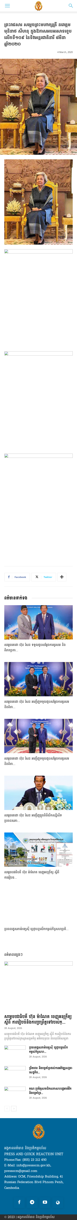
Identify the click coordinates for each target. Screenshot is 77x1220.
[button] (7, 6)
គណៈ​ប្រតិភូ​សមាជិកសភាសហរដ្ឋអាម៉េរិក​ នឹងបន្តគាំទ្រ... (50, 1091)
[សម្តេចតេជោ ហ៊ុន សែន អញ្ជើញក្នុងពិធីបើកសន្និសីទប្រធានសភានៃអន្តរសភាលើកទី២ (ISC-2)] (38, 793)
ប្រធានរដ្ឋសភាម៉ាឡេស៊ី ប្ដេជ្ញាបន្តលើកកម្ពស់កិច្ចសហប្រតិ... (36, 929)
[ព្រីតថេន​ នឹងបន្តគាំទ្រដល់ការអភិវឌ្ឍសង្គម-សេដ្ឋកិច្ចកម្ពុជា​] (15, 1073)
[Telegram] (32, 1202)
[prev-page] (7, 1108)
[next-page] (13, 1108)
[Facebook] (19, 1202)
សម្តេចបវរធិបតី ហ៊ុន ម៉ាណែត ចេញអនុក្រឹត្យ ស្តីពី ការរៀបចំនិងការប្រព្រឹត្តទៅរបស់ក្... (38, 1019)
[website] (57, 1202)
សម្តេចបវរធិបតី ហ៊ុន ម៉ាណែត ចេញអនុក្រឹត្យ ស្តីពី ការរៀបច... (31, 875)
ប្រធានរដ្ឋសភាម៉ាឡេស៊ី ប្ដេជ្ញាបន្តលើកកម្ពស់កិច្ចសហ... (48, 1049)
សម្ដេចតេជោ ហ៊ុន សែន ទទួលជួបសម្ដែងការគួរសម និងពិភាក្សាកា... (35, 647)
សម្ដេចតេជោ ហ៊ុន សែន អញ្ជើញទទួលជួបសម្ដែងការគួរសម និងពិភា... (36, 704)
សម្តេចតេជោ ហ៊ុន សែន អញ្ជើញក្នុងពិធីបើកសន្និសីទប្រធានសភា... (33, 818)
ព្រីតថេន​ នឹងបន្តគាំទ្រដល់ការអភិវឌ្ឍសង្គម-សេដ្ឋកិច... (51, 1070)
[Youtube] (45, 1202)
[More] (61, 577)
